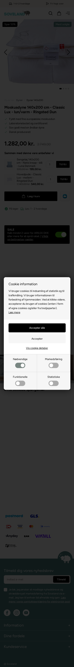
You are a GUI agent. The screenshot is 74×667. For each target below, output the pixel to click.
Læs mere (14, 312)
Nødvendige (20, 359)
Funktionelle (20, 377)
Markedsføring (53, 359)
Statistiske (53, 377)
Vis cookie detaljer (37, 348)
